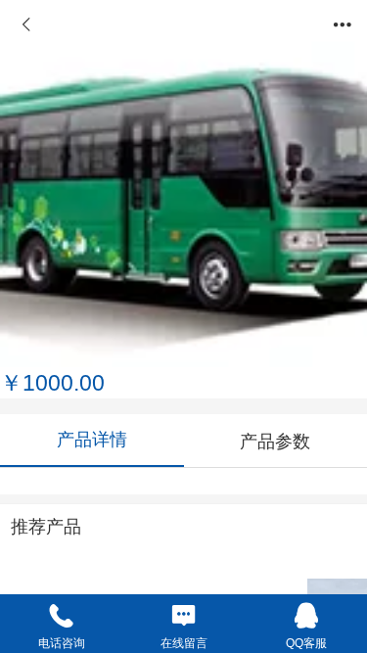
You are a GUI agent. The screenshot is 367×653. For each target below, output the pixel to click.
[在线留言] (183, 615)
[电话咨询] (61, 615)
